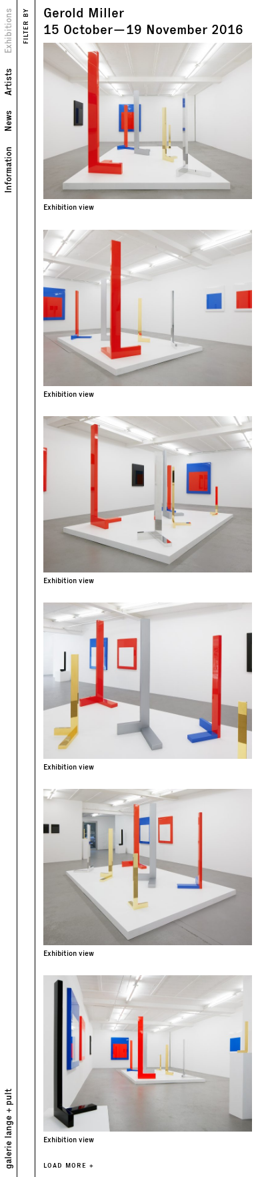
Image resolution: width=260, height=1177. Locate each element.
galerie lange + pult (7, 1129)
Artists (7, 82)
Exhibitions (7, 30)
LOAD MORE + (68, 1165)
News (7, 121)
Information (7, 169)
